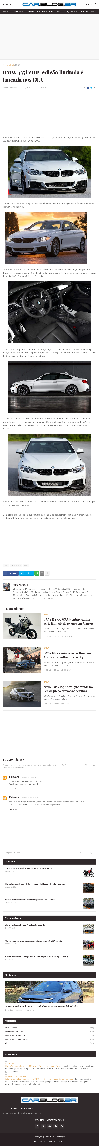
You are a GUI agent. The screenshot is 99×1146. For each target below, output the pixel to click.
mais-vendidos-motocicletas (49, 1039)
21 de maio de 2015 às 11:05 (29, 798)
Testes (58, 11)
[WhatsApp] (36, 573)
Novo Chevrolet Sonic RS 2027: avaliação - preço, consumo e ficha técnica (41, 1006)
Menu (8, 4)
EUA (25, 565)
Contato (84, 11)
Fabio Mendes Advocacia (15, 1076)
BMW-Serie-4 (16, 565)
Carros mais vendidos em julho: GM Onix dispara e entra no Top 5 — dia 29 (36, 956)
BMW (17, 65)
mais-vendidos (49, 1028)
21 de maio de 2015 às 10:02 (29, 777)
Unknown (14, 776)
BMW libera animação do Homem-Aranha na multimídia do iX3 (67, 655)
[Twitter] (91, 87)
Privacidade (52, 1141)
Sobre (42, 1141)
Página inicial (8, 65)
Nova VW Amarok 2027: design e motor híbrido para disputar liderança (35, 884)
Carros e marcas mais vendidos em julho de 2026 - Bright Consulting (34, 941)
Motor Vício (10, 1063)
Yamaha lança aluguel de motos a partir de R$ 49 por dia (29, 868)
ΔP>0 (49, 1043)
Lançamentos (70, 11)
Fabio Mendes (20, 584)
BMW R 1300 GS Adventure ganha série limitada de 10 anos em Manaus (68, 621)
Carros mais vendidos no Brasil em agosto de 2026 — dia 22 (30, 899)
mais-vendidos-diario (49, 1031)
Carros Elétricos (45, 11)
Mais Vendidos (18, 11)
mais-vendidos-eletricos (49, 1035)
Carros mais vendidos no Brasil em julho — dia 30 (26, 925)
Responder (13, 789)
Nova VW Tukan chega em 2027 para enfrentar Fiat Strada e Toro (32, 1066)
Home (5, 11)
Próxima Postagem (87, 852)
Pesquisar (88, 4)
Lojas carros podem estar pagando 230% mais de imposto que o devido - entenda (39, 1079)
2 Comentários (40, 87)
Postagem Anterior (12, 852)
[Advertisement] (49, 37)
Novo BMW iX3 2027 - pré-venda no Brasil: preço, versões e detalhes (68, 689)
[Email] (95, 87)
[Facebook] (88, 87)
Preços (31, 11)
